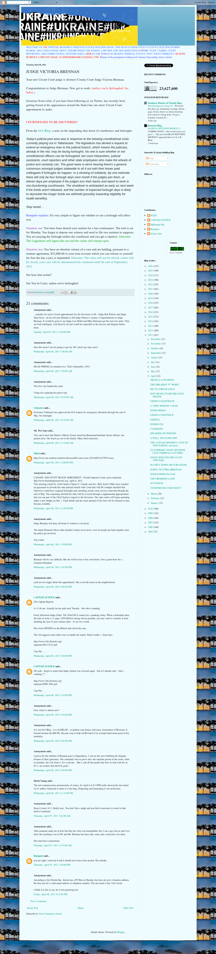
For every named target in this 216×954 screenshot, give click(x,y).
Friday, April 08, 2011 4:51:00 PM (50, 894)
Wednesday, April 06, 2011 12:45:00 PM (53, 508)
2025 (150, 270)
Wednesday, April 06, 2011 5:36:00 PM (53, 714)
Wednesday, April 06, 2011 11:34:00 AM (53, 442)
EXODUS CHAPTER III (162, 401)
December (156, 339)
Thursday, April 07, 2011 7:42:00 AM (52, 815)
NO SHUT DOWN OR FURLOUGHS (168, 464)
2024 (150, 275)
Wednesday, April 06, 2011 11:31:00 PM (53, 793)
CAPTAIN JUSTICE (44, 597)
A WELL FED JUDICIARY (163, 438)
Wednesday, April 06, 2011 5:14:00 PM (53, 695)
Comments (153, 164)
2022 (150, 284)
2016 (150, 312)
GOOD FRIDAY (158, 410)
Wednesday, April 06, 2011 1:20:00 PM (53, 544)
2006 (150, 527)
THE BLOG (46, 15)
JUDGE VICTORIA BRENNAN (166, 469)
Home (81, 907)
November (156, 343)
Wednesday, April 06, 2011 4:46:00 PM (53, 586)
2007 (150, 522)
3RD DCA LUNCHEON (162, 379)
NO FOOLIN (156, 483)
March (154, 493)
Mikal (37, 453)
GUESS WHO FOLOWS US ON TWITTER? (166, 459)
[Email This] (62, 292)
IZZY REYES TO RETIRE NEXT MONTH (167, 395)
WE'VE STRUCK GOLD (162, 389)
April (154, 376)
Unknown (39, 408)
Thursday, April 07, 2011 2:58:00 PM (52, 864)
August (154, 357)
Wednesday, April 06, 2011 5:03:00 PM (53, 655)
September (156, 352)
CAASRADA (156, 428)
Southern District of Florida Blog (165, 103)
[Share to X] (69, 292)
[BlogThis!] (65, 292)
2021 (150, 289)
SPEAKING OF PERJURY (163, 433)
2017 (150, 307)
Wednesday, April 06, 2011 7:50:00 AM (53, 371)
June (153, 366)
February (155, 498)
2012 (150, 330)
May (153, 371)
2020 (150, 293)
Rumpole (38, 856)
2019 (150, 298)
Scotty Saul (156, 233)
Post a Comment (38, 901)
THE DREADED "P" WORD (164, 384)
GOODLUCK (156, 424)
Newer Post (32, 907)
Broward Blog (155, 125)
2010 (150, 508)
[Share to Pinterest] (75, 292)
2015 (150, 316)
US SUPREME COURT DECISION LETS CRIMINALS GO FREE (167, 451)
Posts (151, 158)
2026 (150, 266)
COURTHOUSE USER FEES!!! (166, 487)
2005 (150, 531)
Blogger (121, 932)
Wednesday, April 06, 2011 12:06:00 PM (53, 462)
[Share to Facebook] (72, 292)
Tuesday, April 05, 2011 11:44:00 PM (52, 332)
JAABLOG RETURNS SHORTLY (164, 128)
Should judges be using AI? (161, 105)
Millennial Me (157, 224)
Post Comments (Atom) (50, 913)
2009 (150, 513)
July (153, 362)
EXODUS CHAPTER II (161, 414)
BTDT (154, 215)
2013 (150, 325)
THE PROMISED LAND (162, 478)
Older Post (128, 907)
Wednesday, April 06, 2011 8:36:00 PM (53, 770)
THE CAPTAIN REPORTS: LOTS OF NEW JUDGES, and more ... (169, 444)
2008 (150, 517)
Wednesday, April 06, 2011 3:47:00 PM (53, 567)
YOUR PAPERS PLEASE (163, 474)
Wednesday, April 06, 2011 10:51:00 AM (53, 397)
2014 (150, 321)
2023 (150, 279)
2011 (150, 335)
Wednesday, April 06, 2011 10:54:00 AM (53, 420)
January (155, 502)
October (155, 348)
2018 (150, 302)
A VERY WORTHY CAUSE (164, 405)
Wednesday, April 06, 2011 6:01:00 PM (53, 740)
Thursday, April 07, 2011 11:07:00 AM (53, 845)
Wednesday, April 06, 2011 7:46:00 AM (53, 351)
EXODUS (155, 419)
